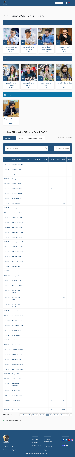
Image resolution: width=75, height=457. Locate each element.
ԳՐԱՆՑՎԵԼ (59, 3)
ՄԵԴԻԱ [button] (46, 3)
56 (54, 415)
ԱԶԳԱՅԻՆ (20, 138)
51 (36, 415)
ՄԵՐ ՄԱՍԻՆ (35, 439)
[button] (69, 3)
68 (67, 415)
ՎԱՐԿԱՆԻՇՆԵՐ (39, 3)
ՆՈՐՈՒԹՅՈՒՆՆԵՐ (36, 445)
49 (29, 415)
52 (40, 415)
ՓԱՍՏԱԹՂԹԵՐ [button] (23, 3)
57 (57, 415)
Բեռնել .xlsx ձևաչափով (11, 420)
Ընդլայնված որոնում (62, 148)
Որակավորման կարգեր (35, 138)
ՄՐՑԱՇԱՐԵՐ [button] (32, 3)
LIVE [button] (51, 3)
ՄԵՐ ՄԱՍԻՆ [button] (15, 3)
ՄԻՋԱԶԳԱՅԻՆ (9, 138)
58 (61, 415)
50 (33, 415)
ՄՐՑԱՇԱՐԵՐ (35, 442)
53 (43, 415)
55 (50, 415)
